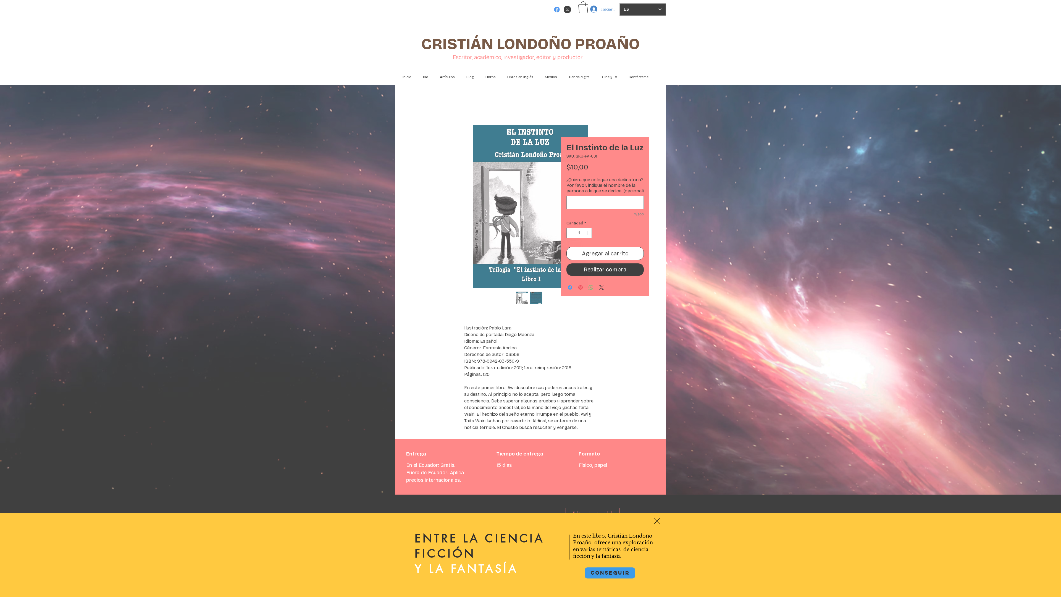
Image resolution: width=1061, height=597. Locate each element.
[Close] (1054, 588)
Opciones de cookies (998, 588)
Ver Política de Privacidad (280, 588)
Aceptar (1036, 588)
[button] (657, 521)
